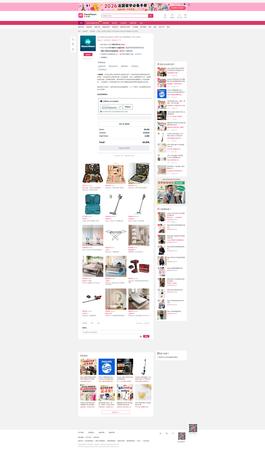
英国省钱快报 (111, 441)
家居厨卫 (85, 31)
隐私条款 (96, 437)
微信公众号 (166, 433)
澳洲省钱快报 (131, 441)
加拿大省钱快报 (100, 441)
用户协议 (88, 437)
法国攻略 (105, 23)
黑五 (139, 441)
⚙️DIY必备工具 (113, 66)
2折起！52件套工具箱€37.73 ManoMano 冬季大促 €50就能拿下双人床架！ (118, 31)
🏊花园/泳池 (101, 66)
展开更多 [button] (114, 412)
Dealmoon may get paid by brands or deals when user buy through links (98, 446)
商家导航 (133, 23)
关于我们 (81, 432)
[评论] (73, 39)
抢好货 (114, 23)
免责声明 (101, 432)
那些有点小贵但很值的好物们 (168, 357)
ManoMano (139, 323)
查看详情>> (130, 51)
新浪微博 (160, 433)
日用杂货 (92, 31)
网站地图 (81, 437)
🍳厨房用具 (124, 66)
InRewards (146, 441)
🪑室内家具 (134, 66)
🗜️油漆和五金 (102, 69)
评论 (146, 336)
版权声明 (112, 432)
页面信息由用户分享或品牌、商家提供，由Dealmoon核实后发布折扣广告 (98, 444)
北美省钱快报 (89, 441)
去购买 (88, 54)
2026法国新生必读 (92, 23)
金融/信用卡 (106, 27)
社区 (141, 23)
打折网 (87, 15)
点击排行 (123, 23)
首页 (81, 23)
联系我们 (91, 432)
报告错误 (146, 323)
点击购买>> (104, 57)
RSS (172, 433)
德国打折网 (121, 441)
